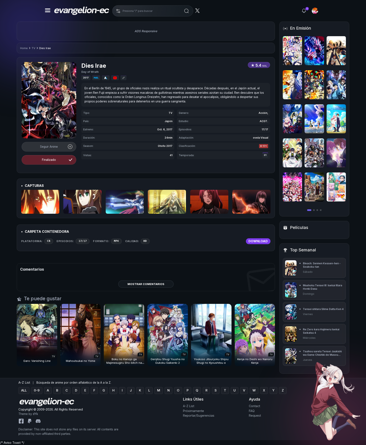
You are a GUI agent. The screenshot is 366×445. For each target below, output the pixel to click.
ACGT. (264, 121)
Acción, (263, 112)
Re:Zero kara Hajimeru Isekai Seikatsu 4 (321, 331)
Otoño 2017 (165, 145)
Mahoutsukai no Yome (80, 360)
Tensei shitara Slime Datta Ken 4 (323, 309)
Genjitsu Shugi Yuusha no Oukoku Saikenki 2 (168, 360)
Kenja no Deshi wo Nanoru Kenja (254, 360)
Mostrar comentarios (146, 284)
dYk (35, 414)
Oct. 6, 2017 (164, 129)
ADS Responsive (145, 31)
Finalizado (49, 159)
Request (255, 415)
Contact (254, 406)
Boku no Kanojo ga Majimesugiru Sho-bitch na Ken (124, 362)
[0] (303, 10)
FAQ (252, 411)
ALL (24, 391)
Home (24, 48)
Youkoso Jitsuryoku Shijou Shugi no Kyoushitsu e (211, 360)
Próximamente (193, 411)
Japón (168, 121)
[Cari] (186, 11)
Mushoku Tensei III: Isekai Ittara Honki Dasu (322, 287)
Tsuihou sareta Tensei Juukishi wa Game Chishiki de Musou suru (322, 353)
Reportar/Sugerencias (198, 415)
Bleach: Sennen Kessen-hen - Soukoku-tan (322, 265)
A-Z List (188, 406)
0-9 (37, 391)
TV (33, 48)
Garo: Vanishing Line (37, 360)
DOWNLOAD (258, 241)
